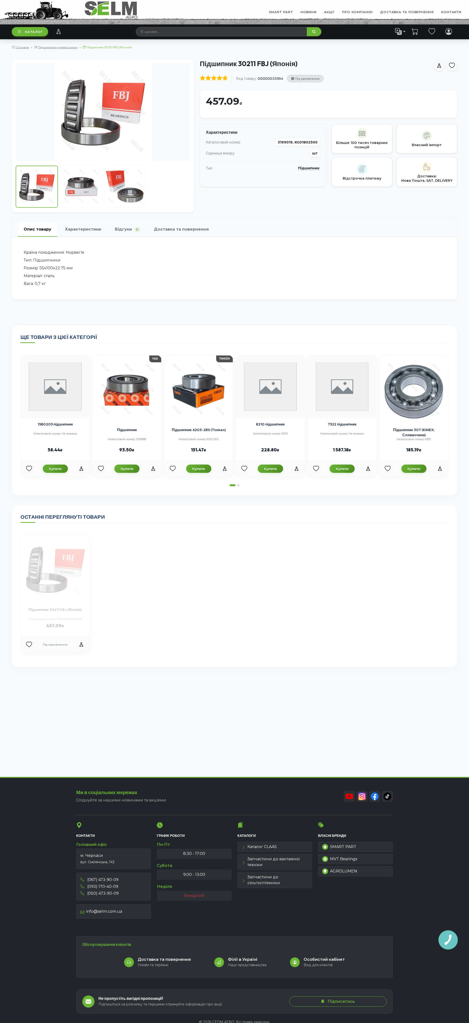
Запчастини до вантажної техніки (273, 862)
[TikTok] (387, 796)
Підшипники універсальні (57, 47)
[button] (232, 485)
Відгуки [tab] (126, 229)
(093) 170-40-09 (102, 886)
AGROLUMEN (343, 871)
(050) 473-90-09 (102, 893)
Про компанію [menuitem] (357, 12)
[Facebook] (374, 796)
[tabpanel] (234, 268)
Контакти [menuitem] (451, 12)
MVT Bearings (343, 859)
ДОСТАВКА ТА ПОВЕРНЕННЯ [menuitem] (407, 12)
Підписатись (341, 1001)
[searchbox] (221, 31)
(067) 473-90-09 (102, 879)
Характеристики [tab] (83, 229)
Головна (22, 47)
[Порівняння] (58, 31)
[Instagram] (362, 796)
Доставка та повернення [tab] (181, 229)
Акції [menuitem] (329, 12)
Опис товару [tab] (37, 229)
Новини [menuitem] (308, 12)
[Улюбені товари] (432, 31)
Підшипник (309, 168)
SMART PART (343, 846)
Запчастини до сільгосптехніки (263, 880)
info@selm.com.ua (104, 911)
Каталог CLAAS (262, 846)
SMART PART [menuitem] (281, 12)
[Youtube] (349, 796)
